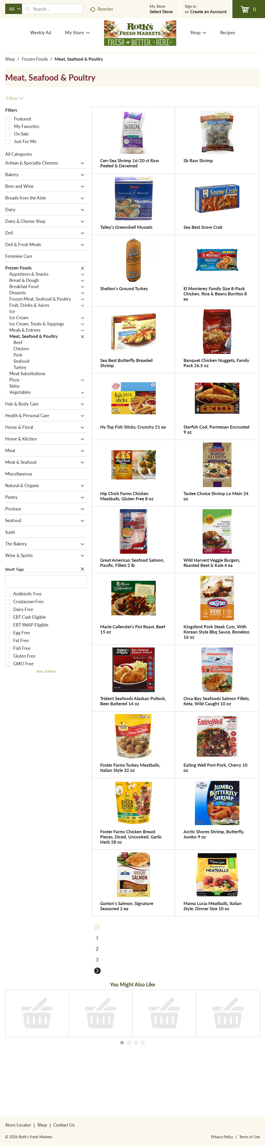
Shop (10, 59)
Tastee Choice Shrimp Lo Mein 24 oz (215, 496)
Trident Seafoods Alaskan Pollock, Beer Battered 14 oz (133, 701)
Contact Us (64, 1125)
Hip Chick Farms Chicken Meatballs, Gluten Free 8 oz (126, 496)
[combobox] (13, 9)
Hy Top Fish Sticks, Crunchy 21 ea (133, 427)
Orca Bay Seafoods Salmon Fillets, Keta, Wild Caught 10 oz (216, 701)
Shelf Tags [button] (14, 569)
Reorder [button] (105, 9)
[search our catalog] (27, 9)
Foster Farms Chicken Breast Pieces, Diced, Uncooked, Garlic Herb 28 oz (131, 836)
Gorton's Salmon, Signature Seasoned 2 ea (126, 906)
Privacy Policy (222, 1136)
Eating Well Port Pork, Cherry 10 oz (215, 767)
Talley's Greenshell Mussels (126, 227)
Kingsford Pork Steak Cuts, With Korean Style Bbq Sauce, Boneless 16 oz (216, 631)
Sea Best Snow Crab (203, 227)
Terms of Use (249, 1136)
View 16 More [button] (46, 671)
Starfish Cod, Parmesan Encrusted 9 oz (216, 429)
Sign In (190, 6)
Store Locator (18, 1125)
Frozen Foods (35, 59)
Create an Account (208, 11)
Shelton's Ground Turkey (124, 288)
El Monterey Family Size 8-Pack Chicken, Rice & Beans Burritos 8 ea (215, 293)
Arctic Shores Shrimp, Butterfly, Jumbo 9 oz (213, 834)
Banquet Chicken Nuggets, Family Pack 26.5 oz (216, 362)
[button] (81, 163)
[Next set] (97, 970)
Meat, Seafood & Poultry (79, 59)
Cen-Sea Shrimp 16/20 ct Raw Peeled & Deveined (129, 163)
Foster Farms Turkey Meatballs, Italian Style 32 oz (130, 767)
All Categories (18, 154)
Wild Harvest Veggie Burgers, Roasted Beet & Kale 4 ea (211, 562)
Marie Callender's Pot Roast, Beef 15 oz (132, 629)
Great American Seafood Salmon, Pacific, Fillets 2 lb (132, 562)
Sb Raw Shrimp (198, 160)
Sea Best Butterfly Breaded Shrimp (126, 362)
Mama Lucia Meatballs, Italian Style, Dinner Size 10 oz (212, 906)
